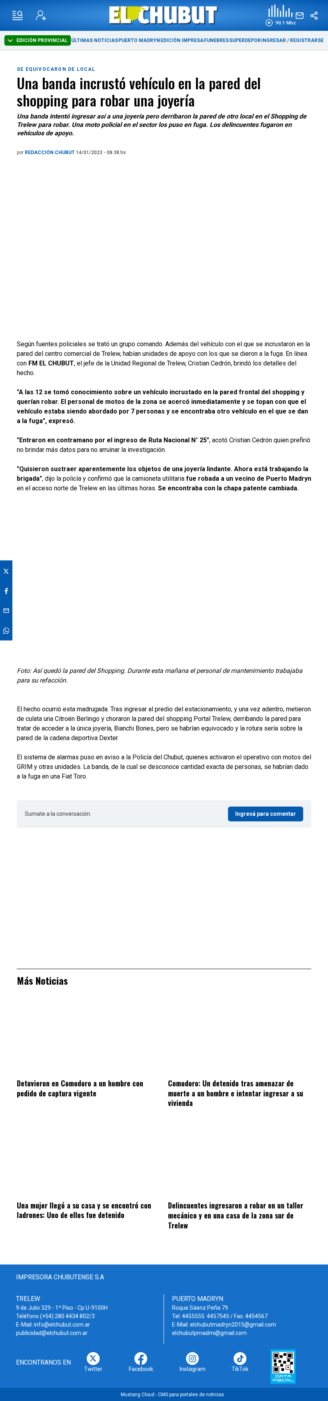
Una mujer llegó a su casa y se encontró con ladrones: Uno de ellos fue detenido (84, 1210)
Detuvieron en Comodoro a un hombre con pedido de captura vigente (80, 1088)
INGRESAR (273, 40)
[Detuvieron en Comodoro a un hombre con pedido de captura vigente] (88, 1038)
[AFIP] (283, 1366)
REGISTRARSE (307, 40)
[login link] (41, 15)
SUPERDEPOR (245, 40)
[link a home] (164, 15)
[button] (281, 15)
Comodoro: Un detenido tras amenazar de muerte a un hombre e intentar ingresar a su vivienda (235, 1093)
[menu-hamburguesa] (17, 15)
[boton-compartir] (314, 15)
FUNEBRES (216, 40)
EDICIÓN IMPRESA (182, 40)
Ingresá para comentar (265, 814)
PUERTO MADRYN (139, 40)
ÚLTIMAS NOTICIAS (94, 40)
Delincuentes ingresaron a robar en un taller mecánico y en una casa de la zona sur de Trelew (235, 1215)
